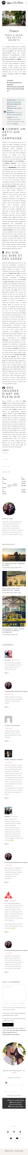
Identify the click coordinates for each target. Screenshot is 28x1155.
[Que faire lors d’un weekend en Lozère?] (14, 578)
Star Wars (16, 367)
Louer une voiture (16, 1104)
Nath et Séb (6, 466)
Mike (7, 900)
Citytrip (6, 43)
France (14, 31)
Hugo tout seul (8, 281)
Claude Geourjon (12, 725)
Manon (7, 816)
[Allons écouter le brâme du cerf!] (14, 554)
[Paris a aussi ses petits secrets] (14, 509)
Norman (23, 279)
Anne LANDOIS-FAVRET (14, 759)
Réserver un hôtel (16, 1102)
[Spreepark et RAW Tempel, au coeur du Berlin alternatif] (14, 611)
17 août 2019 (6, 634)
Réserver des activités (16, 1106)
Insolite (17, 43)
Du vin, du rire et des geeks (16, 86)
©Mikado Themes (9, 1151)
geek (3, 360)
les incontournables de (11, 59)
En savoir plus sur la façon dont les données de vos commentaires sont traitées (14, 1032)
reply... (7, 673)
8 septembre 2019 (7, 592)
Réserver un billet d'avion (16, 1100)
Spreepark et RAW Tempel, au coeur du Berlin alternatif (13, 630)
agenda (15, 348)
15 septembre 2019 (7, 567)
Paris (23, 43)
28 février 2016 (6, 472)
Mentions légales (19, 1151)
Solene (8, 660)
